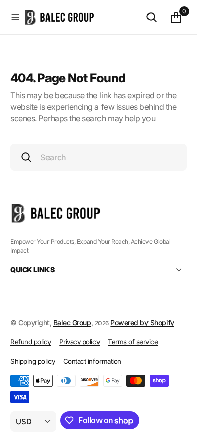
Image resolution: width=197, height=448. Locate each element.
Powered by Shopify (142, 322)
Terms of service (133, 342)
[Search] (151, 17)
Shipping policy (32, 361)
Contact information (92, 361)
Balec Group (72, 322)
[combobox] (98, 157)
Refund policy (30, 342)
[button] (15, 17)
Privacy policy (79, 342)
